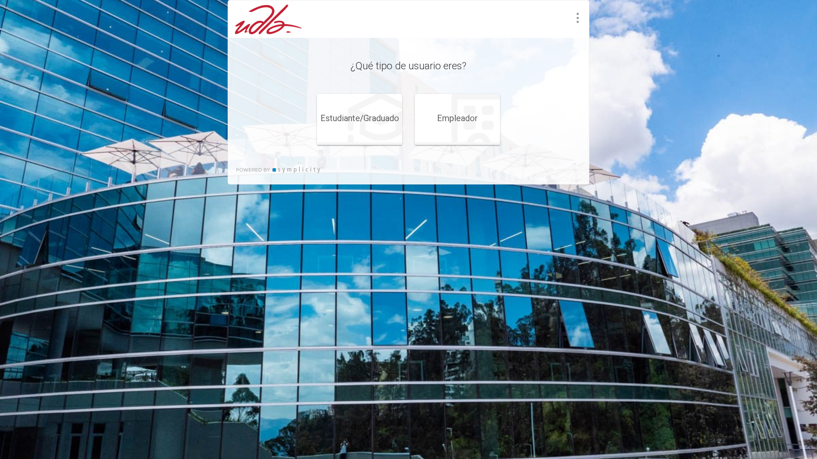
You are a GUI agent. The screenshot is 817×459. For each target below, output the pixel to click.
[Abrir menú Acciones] (578, 17)
